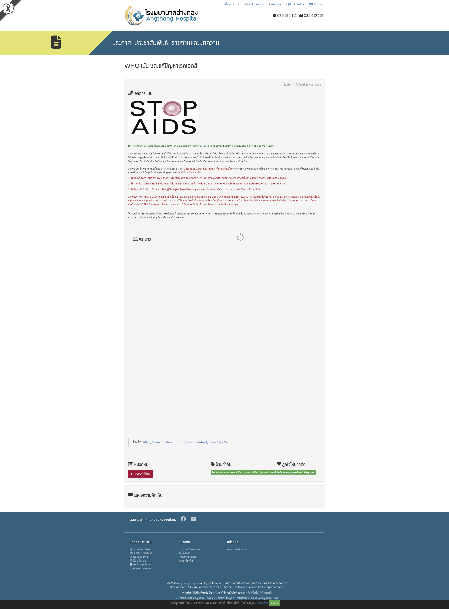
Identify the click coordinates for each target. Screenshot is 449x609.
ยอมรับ (274, 603)
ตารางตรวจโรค (141, 549)
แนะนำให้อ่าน (142, 474)
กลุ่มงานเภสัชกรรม (237, 549)
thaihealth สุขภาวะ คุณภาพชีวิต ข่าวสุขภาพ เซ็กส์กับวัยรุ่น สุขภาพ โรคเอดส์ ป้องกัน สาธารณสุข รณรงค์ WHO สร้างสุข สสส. (264, 472)
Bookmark (295, 4)
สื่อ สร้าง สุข (139, 561)
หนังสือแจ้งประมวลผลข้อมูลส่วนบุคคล (257, 598)
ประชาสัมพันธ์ (186, 561)
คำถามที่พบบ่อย (141, 568)
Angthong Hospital (188, 583)
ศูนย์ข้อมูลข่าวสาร (142, 564)
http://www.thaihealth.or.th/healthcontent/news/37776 (185, 442)
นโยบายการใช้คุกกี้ (224, 598)
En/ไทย (317, 4)
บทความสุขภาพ (187, 557)
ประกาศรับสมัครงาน (190, 549)
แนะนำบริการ (140, 557)
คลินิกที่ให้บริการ (142, 553)
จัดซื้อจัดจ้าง (185, 553)
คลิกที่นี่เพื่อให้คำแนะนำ (259, 593)
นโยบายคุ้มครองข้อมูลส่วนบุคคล (194, 598)
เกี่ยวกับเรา (230, 4)
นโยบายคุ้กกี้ (262, 603)
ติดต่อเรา (274, 4)
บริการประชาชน (253, 4)
